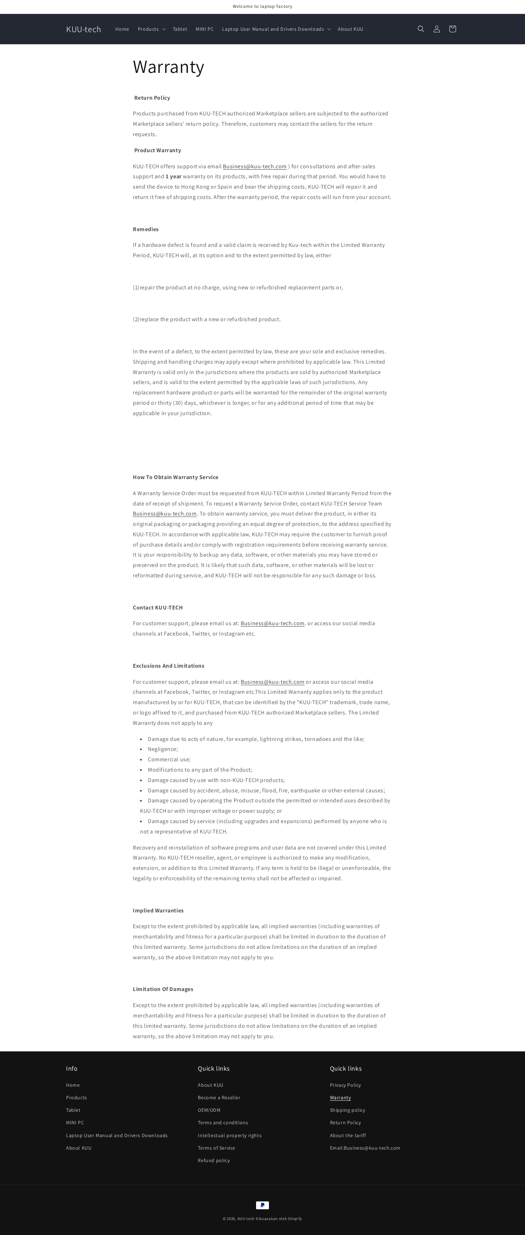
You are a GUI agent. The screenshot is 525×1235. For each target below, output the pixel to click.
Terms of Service (216, 1148)
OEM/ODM (209, 1110)
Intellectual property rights (229, 1135)
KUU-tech (246, 1218)
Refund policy (214, 1160)
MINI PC (75, 1122)
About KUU (78, 1148)
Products (76, 1097)
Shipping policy (347, 1110)
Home (73, 1085)
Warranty (340, 1097)
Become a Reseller (219, 1097)
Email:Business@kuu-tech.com (365, 1148)
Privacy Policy (345, 1085)
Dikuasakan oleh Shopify (279, 1218)
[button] (151, 28)
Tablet (73, 1110)
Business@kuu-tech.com (255, 166)
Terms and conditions (223, 1122)
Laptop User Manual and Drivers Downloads (117, 1135)
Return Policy (345, 1122)
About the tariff (348, 1135)
